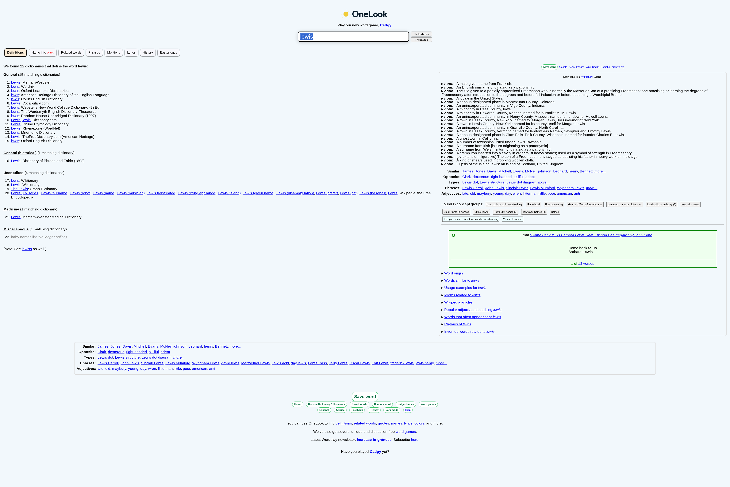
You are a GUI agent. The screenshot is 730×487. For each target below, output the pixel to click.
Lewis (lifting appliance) (197, 193)
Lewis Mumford (542, 188)
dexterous (481, 177)
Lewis (16, 82)
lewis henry (425, 363)
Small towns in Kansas (456, 211)
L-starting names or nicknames (625, 204)
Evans (518, 171)
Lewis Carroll (472, 188)
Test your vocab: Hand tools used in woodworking (471, 219)
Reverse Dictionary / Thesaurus (326, 404)
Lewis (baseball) (372, 193)
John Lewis (494, 188)
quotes (383, 423)
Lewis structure (492, 182)
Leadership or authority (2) (661, 204)
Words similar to (461, 280)
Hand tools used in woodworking (504, 204)
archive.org (618, 67)
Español (324, 410)
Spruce (340, 410)
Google (563, 67)
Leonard (560, 171)
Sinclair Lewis (517, 188)
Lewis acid (280, 363)
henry (573, 171)
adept (530, 177)
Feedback (357, 410)
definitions (344, 423)
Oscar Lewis (359, 363)
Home (297, 404)
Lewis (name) (104, 193)
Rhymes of (457, 324)
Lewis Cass (317, 363)
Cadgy (385, 25)
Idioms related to (462, 295)
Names (555, 211)
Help (408, 410)
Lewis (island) (229, 193)
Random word (382, 404)
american (564, 193)
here (414, 440)
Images (580, 67)
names (396, 423)
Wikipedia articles (458, 302)
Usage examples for (465, 288)
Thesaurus (421, 39)
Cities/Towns (481, 211)
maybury (484, 193)
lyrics (408, 423)
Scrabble (605, 67)
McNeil (530, 171)
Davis (492, 171)
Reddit (595, 67)
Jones (480, 171)
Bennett (586, 171)
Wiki (588, 67)
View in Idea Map (512, 219)
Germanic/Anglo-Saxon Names (585, 204)
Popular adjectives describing (472, 310)
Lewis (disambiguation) (295, 193)
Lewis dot (470, 182)
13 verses (586, 264)
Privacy (374, 410)
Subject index (406, 404)
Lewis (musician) (131, 193)
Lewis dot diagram (521, 182)
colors (419, 423)
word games (406, 432)
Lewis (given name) (259, 193)
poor (551, 193)
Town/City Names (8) (534, 211)
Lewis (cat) (349, 193)
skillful (519, 177)
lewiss (27, 249)
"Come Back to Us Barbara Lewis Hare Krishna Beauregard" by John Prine (591, 235)
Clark (466, 177)
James (467, 171)
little (543, 193)
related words (365, 423)
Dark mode (392, 410)
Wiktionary (587, 76)
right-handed (501, 177)
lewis (15, 87)
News (572, 67)
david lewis (230, 363)
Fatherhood (533, 204)
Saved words (359, 404)
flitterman (530, 193)
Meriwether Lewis (255, 363)
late (465, 193)
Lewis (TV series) (25, 193)
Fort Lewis (380, 363)
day (508, 193)
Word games (428, 404)
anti (577, 193)
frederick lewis (402, 363)
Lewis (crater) (327, 193)
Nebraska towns (690, 204)
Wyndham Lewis (570, 188)
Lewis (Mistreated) (161, 193)
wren (517, 193)
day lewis (298, 363)
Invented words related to (469, 332)
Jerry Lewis (338, 363)
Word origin (453, 273)
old (472, 193)
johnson (544, 171)
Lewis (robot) (80, 193)
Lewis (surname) (54, 193)
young (498, 193)
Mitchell (504, 171)
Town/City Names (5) (505, 211)
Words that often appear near (472, 317)
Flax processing (554, 204)
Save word (549, 67)
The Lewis (19, 189)
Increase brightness (374, 440)
